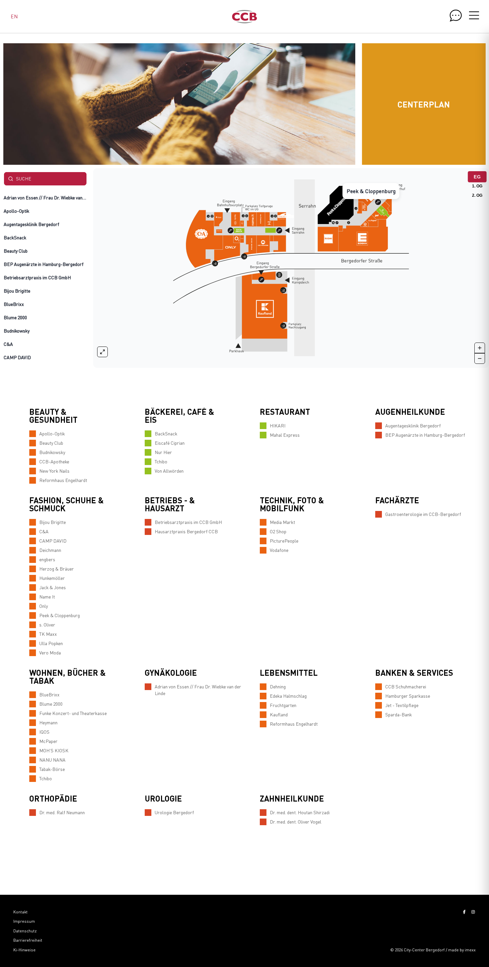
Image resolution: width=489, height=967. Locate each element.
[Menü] (474, 16)
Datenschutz (25, 930)
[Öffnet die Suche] (455, 15)
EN (14, 16)
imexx (470, 949)
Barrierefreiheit (27, 940)
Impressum (24, 921)
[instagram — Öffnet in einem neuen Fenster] (473, 912)
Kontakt (20, 911)
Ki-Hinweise (24, 949)
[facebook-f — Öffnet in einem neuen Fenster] (464, 912)
